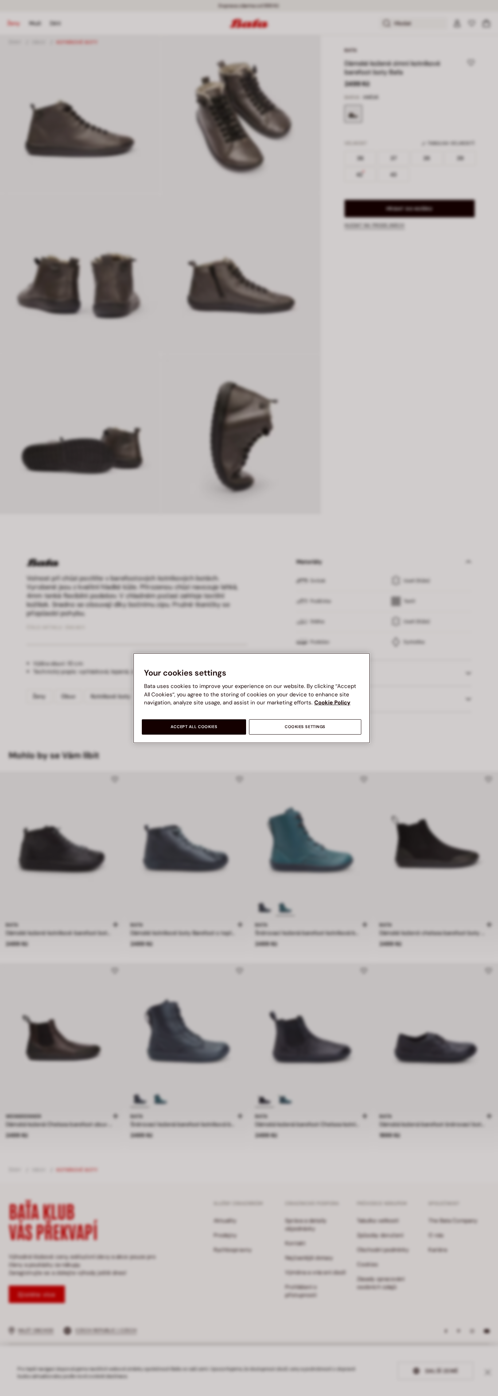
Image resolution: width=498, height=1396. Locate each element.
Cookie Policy (332, 702)
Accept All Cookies (194, 727)
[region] (251, 698)
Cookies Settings (305, 727)
